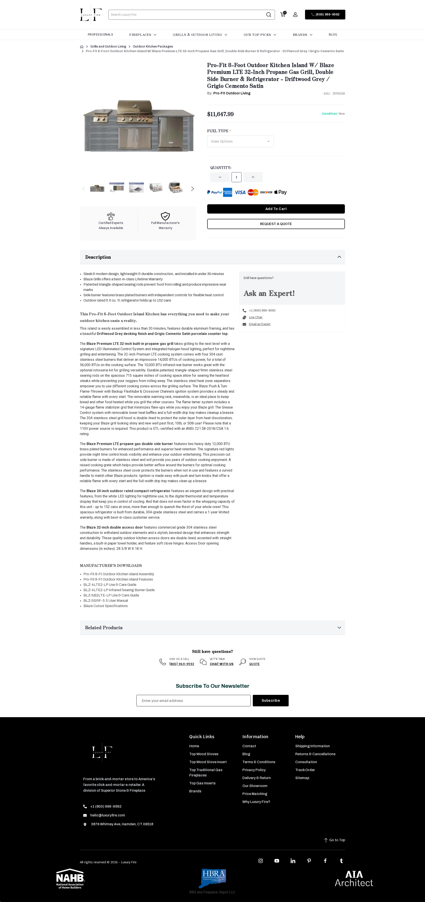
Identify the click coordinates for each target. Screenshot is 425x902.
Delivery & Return (256, 778)
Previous (84, 189)
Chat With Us (222, 664)
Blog (333, 34)
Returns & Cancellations (315, 754)
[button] (212, 257)
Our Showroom (254, 786)
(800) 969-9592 (181, 664)
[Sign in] (295, 14)
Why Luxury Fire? (256, 802)
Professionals (100, 34)
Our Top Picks (258, 34)
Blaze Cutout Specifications (105, 606)
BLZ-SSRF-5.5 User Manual (105, 600)
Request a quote (276, 224)
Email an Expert (260, 324)
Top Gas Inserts (202, 783)
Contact (249, 746)
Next (192, 189)
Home (194, 746)
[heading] (158, 563)
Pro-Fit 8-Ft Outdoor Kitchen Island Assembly (118, 574)
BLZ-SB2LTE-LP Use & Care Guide (111, 595)
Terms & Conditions (258, 762)
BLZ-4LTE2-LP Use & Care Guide (109, 585)
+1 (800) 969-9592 (262, 310)
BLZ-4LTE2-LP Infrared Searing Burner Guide (119, 590)
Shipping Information (312, 746)
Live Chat (256, 317)
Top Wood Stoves (203, 754)
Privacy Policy (254, 770)
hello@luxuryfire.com (107, 815)
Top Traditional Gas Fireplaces (205, 772)
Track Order (305, 770)
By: (229, 93)
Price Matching (254, 794)
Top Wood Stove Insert (208, 762)
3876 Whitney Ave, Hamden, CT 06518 (121, 824)
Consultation (306, 762)
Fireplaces (140, 34)
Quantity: (220, 167)
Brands (301, 34)
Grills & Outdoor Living (198, 34)
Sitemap (302, 778)
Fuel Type (217, 130)
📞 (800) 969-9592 (325, 14)
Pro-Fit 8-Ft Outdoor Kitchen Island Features (118, 579)
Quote (254, 664)
